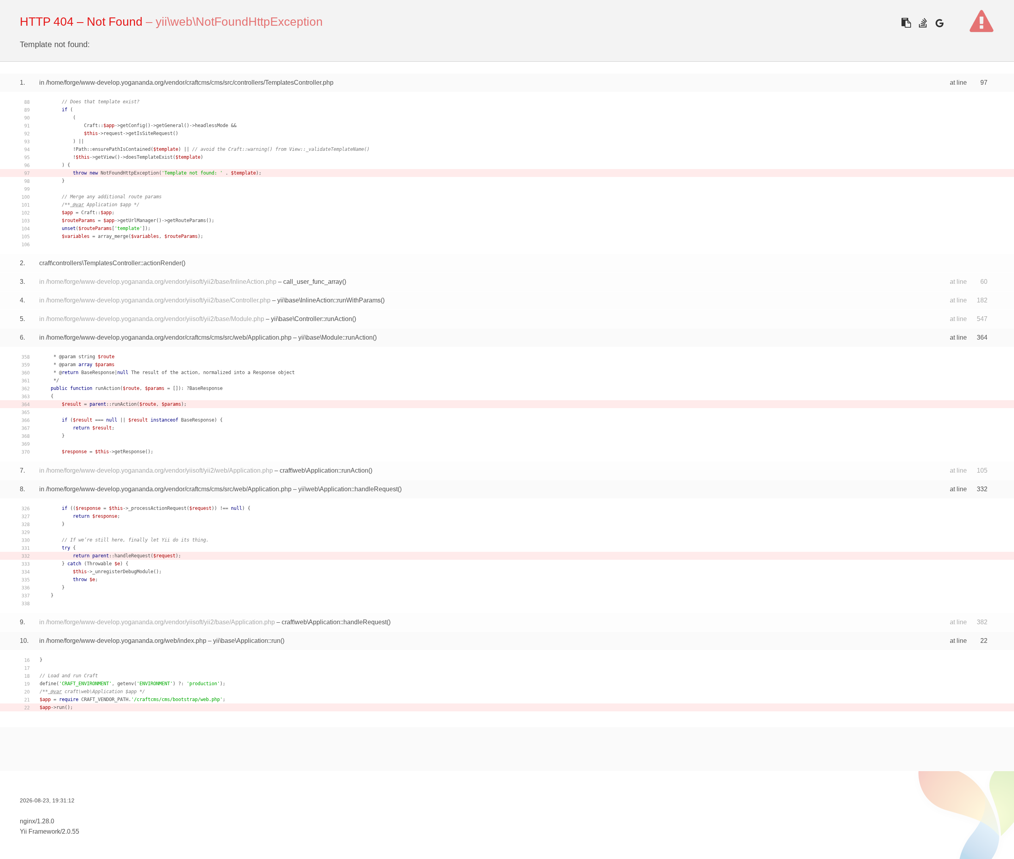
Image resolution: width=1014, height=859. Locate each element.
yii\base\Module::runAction (335, 337)
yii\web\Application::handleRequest (348, 489)
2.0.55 (70, 831)
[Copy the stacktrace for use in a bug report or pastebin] (906, 23)
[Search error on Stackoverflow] (923, 23)
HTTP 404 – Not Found (81, 21)
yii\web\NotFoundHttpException (239, 21)
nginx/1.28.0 (37, 821)
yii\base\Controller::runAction (311, 318)
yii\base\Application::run (246, 640)
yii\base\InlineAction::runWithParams (329, 300)
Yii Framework (40, 831)
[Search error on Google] (939, 23)
